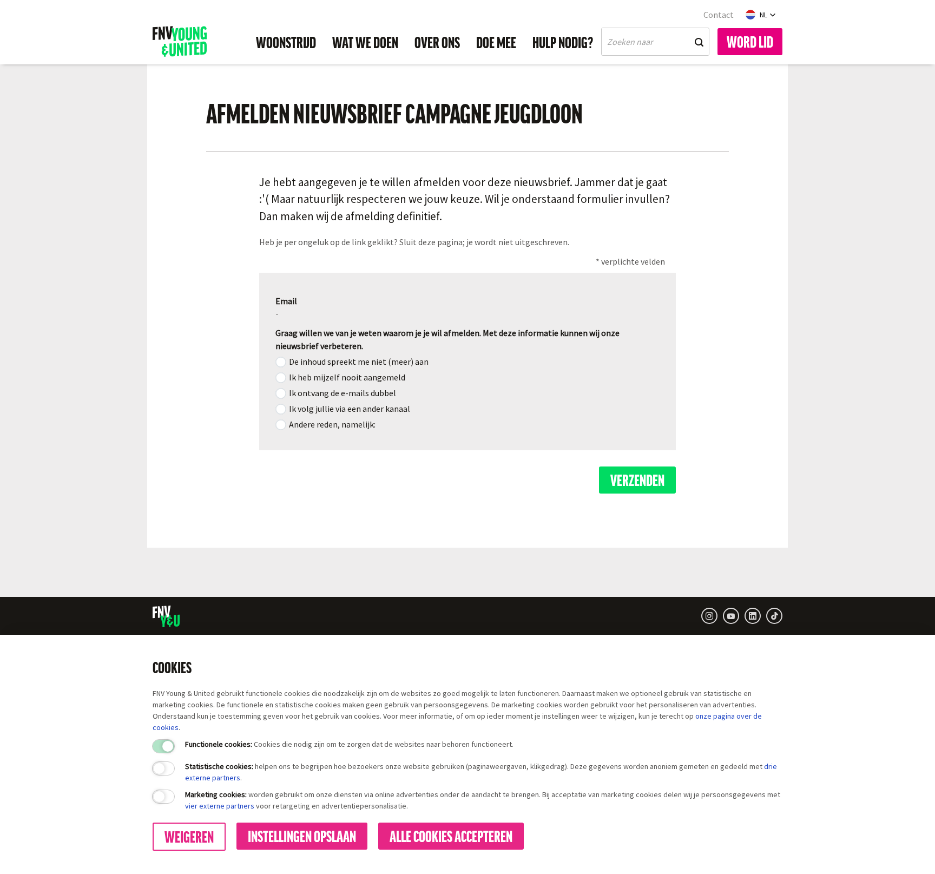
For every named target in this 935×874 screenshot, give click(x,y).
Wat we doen (365, 41)
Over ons (437, 41)
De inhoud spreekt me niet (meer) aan (359, 361)
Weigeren (189, 836)
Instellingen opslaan (302, 835)
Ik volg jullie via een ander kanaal (349, 408)
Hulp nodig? (562, 41)
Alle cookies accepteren (451, 835)
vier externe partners (219, 806)
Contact (718, 14)
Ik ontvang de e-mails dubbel (342, 392)
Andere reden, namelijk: (332, 424)
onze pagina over (724, 716)
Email (286, 300)
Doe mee (496, 41)
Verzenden (637, 479)
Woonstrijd (286, 41)
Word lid (750, 41)
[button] (761, 14)
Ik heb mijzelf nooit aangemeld (347, 377)
